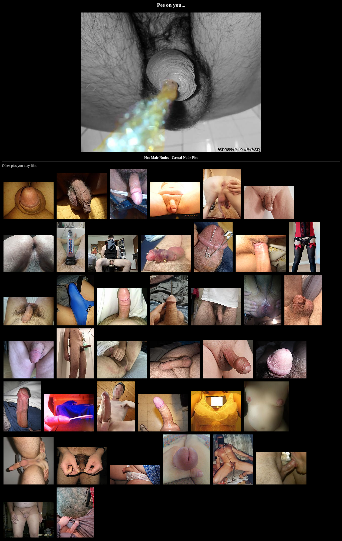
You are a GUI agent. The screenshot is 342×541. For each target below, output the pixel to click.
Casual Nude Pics (185, 158)
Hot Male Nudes (156, 158)
